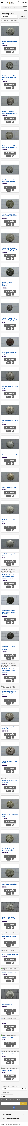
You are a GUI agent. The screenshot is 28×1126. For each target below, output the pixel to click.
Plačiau (8, 87)
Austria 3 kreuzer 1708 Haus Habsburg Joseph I (9, 180)
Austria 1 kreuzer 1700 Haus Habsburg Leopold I (9, 319)
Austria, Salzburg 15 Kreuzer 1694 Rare (8, 849)
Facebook (14, 1107)
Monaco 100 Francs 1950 (9, 487)
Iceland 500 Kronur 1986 (9, 972)
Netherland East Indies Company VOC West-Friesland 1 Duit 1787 (8, 576)
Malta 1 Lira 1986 (7, 1070)
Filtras (22, 17)
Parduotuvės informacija (11, 1118)
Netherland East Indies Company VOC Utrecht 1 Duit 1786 (9, 648)
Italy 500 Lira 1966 (7, 1004)
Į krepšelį (10, 49)
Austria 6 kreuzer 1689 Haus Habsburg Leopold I (9, 214)
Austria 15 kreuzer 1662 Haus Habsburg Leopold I (9, 249)
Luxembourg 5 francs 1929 (9, 455)
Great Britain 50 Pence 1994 (10, 954)
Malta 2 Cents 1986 (7, 1021)
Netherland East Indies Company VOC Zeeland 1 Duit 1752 (9, 612)
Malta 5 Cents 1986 (7, 1037)
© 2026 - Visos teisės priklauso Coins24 (10, 1124)
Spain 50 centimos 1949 (9, 936)
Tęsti (24, 1089)
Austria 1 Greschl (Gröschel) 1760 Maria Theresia (8, 284)
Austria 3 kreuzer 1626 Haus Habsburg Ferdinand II (9, 77)
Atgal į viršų (7, 1093)
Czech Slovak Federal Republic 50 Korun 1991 (9, 918)
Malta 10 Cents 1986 (8, 1054)
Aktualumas (9, 17)
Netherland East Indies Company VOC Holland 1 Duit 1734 (9, 670)
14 (8, 1089)
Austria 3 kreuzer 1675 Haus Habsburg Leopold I (9, 146)
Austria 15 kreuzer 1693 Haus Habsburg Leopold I (9, 883)
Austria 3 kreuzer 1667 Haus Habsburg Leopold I (9, 112)
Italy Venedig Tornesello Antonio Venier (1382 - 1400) (9, 692)
